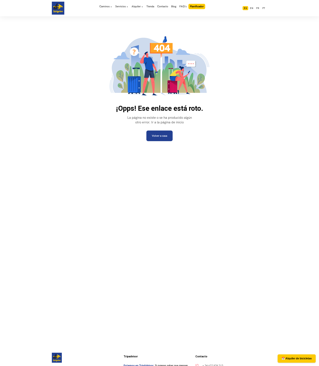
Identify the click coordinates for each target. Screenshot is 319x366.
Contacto (162, 6)
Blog (173, 6)
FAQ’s (183, 6)
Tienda (150, 6)
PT (263, 8)
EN (251, 8)
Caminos (104, 6)
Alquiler (136, 6)
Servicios (120, 6)
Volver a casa (159, 135)
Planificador (197, 6)
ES (245, 8)
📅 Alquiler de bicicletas (297, 358)
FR (257, 8)
